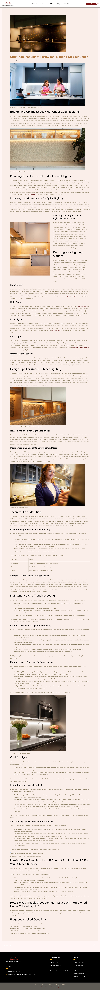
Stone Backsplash (78, 968)
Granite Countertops (55, 968)
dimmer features (18, 357)
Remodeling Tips (15, 60)
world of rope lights (56, 330)
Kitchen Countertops (78, 962)
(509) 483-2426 (14, 971)
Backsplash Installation (56, 965)
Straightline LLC (31, 194)
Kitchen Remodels (78, 970)
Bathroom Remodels (78, 973)
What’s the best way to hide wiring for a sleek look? (25, 931)
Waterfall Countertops (79, 976)
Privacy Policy (55, 987)
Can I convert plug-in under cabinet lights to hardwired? (26, 924)
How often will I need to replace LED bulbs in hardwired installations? (30, 933)
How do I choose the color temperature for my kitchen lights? (28, 928)
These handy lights (82, 306)
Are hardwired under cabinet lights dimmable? (24, 926)
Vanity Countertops (78, 965)
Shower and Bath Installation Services (59, 970)
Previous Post (6, 945)
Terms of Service (45, 987)
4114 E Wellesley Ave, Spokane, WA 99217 (21, 974)
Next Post (94, 945)
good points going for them (74, 296)
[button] (44, 4)
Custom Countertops (55, 962)
